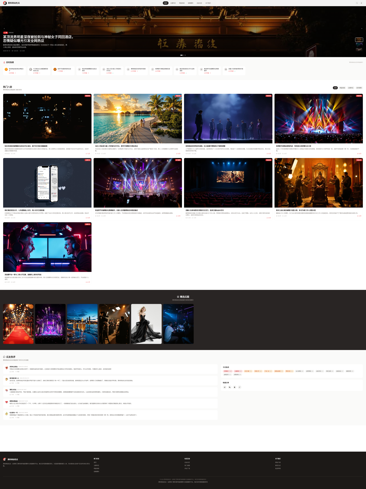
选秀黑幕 (309, 371)
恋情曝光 (228, 371)
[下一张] (362, 28)
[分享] (361, 3)
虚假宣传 (227, 374)
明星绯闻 (182, 3)
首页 (165, 3)
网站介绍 (278, 462)
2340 (12, 371)
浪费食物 (237, 374)
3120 (12, 406)
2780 (12, 417)
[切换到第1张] (181, 55)
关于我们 (208, 3)
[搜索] (357, 3)
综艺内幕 (248, 371)
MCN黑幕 (299, 371)
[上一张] (4, 28)
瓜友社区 (199, 3)
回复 (18, 371)
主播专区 (173, 3)
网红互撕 (329, 371)
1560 (12, 394)
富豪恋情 (349, 371)
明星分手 (258, 371)
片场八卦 (268, 371)
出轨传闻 (319, 371)
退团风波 (339, 371)
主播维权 (238, 371)
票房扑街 (289, 371)
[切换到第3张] (185, 55)
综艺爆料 (359, 88)
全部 (335, 88)
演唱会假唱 (279, 371)
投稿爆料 (190, 3)
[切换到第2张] (183, 55)
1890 (12, 383)
